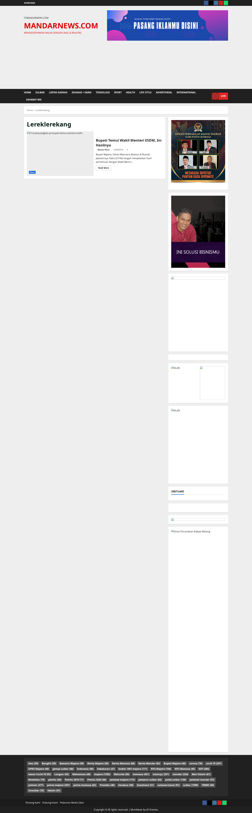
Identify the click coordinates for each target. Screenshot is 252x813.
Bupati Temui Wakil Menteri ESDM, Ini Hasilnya (60, 153)
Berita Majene (97, 763)
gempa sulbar (62, 768)
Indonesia (85, 768)
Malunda (121, 774)
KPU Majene (161, 768)
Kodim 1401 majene (132, 768)
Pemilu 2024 (96, 779)
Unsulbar (36, 790)
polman (35, 785)
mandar (180, 774)
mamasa (141, 774)
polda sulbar (175, 779)
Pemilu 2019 (74, 779)
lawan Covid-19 (39, 774)
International (186, 92)
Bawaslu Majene (72, 763)
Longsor (61, 774)
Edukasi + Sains (81, 92)
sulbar (40, 92)
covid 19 (213, 763)
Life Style (145, 92)
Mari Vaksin (201, 774)
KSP (204, 768)
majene (102, 774)
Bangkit (49, 763)
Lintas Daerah (58, 92)
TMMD (208, 785)
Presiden (107, 785)
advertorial (164, 92)
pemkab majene (122, 779)
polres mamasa (84, 785)
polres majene (58, 785)
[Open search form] (208, 96)
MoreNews (136, 809)
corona (195, 763)
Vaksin (54, 790)
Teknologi (103, 92)
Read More (104, 168)
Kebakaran (106, 768)
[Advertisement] (126, 64)
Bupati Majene (175, 763)
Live (223, 96)
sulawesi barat (169, 785)
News (32, 172)
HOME (27, 92)
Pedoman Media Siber (72, 802)
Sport (118, 92)
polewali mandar (202, 779)
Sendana (125, 785)
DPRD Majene (38, 768)
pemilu (54, 779)
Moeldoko (36, 779)
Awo (33, 763)
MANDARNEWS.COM (61, 25)
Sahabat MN (33, 99)
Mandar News (104, 149)
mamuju (161, 774)
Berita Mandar (149, 763)
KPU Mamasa (185, 768)
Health (130, 92)
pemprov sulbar (150, 779)
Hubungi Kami (50, 802)
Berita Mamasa (123, 763)
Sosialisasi (145, 785)
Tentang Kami (32, 802)
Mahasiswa (81, 774)
